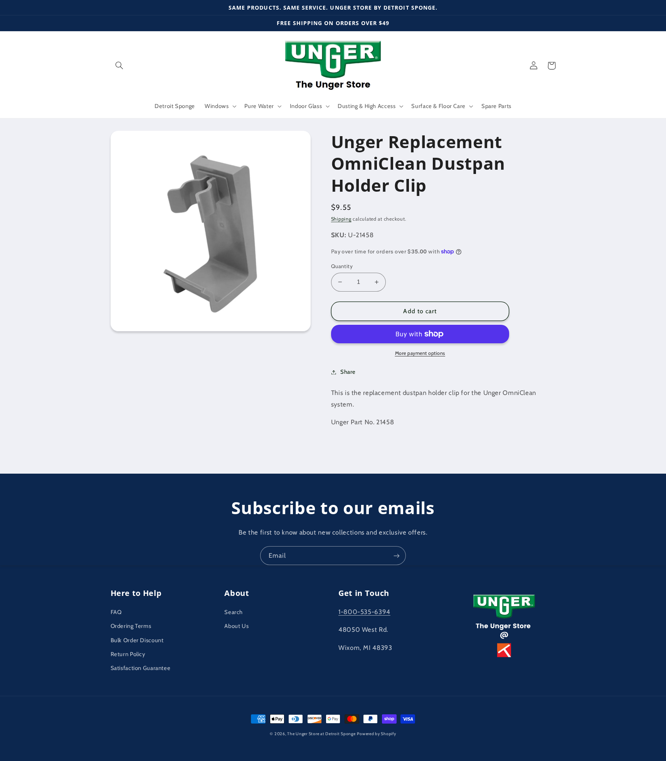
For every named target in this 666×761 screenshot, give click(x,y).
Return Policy (128, 654)
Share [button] (348, 371)
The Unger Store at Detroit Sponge (321, 733)
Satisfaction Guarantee (141, 668)
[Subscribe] (396, 555)
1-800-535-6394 (364, 612)
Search (233, 612)
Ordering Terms (131, 626)
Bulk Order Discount (137, 640)
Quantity (342, 266)
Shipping (341, 219)
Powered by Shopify (376, 733)
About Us (236, 626)
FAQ (116, 612)
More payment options (420, 353)
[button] (119, 65)
